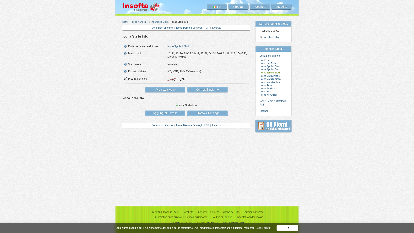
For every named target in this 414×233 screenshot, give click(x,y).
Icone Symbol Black (178, 46)
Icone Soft (266, 91)
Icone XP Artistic (269, 95)
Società (214, 212)
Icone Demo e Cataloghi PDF (192, 27)
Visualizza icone (165, 89)
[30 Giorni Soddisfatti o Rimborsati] (273, 126)
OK (287, 228)
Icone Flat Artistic (269, 63)
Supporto (281, 6)
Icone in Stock (171, 212)
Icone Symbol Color (270, 66)
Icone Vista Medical (270, 82)
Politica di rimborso (196, 217)
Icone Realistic (268, 88)
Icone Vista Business (271, 79)
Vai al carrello (271, 37)
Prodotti (238, 6)
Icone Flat (265, 60)
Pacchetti (260, 6)
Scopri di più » (264, 227)
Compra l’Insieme (207, 89)
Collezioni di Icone (162, 27)
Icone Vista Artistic (270, 76)
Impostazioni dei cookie (249, 217)
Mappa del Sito (231, 212)
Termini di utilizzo (254, 212)
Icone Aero (266, 85)
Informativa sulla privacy (168, 217)
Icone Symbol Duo (270, 69)
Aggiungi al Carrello (165, 113)
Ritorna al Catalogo (207, 113)
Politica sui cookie (222, 217)
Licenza (216, 27)
